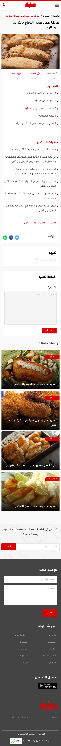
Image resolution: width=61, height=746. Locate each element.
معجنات (24, 642)
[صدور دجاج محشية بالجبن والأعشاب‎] (30, 369)
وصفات (46, 16)
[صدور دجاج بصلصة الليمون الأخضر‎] (30, 491)
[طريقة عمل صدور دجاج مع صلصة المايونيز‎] (30, 451)
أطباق (53, 223)
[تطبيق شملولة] (30, 685)
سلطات (52, 642)
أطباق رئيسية (39, 223)
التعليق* (52, 287)
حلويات (24, 649)
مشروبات (23, 656)
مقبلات (52, 649)
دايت (25, 663)
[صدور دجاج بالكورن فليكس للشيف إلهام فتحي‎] (30, 410)
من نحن (53, 717)
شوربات (52, 635)
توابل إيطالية (31, 108)
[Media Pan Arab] (16, 741)
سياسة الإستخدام (20, 717)
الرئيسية (56, 16)
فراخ (26, 223)
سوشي (52, 663)
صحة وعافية (52, 479)
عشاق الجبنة (21, 635)
